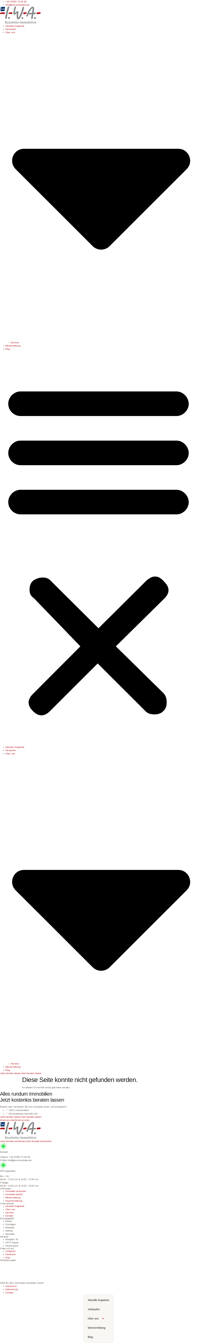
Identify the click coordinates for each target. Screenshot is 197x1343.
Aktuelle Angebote (14, 26)
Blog (7, 349)
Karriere (15, 342)
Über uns (93, 1318)
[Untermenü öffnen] (103, 1319)
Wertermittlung (12, 345)
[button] (98, 548)
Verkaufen (10, 29)
